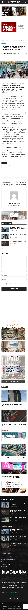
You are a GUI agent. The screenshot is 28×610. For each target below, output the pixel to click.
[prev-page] (2, 249)
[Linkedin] (14, 57)
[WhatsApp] (18, 57)
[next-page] (5, 249)
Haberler (8, 40)
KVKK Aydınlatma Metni (9, 559)
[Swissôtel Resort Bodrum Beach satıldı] (13, 450)
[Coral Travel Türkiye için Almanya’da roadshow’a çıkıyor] (5, 229)
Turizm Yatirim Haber (8, 53)
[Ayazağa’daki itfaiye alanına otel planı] (5, 519)
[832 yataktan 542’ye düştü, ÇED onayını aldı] (5, 243)
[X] (7, 57)
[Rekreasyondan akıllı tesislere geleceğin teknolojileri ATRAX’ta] (14, 468)
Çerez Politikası (6, 564)
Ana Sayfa (3, 40)
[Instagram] (14, 598)
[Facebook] (11, 57)
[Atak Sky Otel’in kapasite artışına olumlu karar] (5, 236)
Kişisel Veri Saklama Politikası (10, 557)
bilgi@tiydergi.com (6, 593)
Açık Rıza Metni (7, 566)
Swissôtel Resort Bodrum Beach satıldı (13, 458)
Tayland (13, 162)
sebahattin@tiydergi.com (12, 592)
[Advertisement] (14, 307)
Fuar (3, 473)
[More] (21, 57)
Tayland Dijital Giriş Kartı (7, 165)
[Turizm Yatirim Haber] (2, 53)
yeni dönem (4, 167)
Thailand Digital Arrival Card (18, 165)
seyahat (9, 162)
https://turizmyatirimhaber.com (14, 205)
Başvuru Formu (7, 561)
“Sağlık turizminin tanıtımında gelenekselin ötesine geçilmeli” (7, 184)
